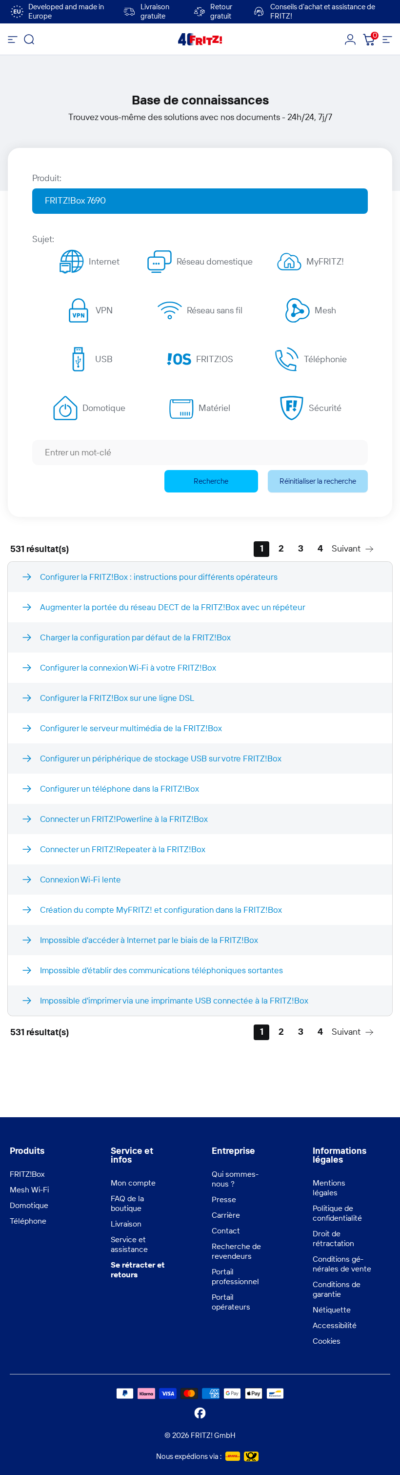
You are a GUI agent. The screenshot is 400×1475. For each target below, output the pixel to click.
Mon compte (133, 1183)
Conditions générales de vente (342, 1263)
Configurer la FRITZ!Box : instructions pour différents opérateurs (159, 577)
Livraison (126, 1224)
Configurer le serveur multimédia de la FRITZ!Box (131, 728)
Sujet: (43, 239)
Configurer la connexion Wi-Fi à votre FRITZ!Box (128, 667)
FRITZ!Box (27, 1174)
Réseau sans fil (214, 310)
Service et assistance (129, 1244)
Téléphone (28, 1221)
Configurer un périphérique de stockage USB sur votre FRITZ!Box (160, 758)
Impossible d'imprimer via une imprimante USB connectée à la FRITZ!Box (174, 1000)
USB (104, 359)
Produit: (46, 178)
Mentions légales (329, 1187)
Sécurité (325, 407)
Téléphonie (325, 359)
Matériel (214, 407)
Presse (224, 1199)
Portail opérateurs (231, 1301)
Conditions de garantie (336, 1289)
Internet (104, 261)
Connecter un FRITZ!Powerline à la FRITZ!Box (124, 819)
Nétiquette (332, 1309)
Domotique (103, 407)
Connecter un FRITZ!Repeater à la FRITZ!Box (122, 849)
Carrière (226, 1215)
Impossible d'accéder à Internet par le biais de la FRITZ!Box (149, 940)
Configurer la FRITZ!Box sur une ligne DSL (117, 698)
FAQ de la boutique (127, 1203)
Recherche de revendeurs (236, 1251)
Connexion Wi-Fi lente (80, 879)
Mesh (325, 310)
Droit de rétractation (333, 1238)
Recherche (211, 481)
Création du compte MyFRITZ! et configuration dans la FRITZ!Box (161, 909)
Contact (226, 1230)
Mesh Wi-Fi (29, 1189)
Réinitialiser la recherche (318, 481)
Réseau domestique (215, 261)
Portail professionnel (235, 1276)
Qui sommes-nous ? (235, 1178)
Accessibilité (335, 1325)
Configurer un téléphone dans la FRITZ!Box (119, 788)
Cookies (326, 1341)
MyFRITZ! (325, 261)
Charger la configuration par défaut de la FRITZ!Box (135, 637)
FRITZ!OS (214, 359)
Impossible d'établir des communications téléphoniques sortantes (161, 970)
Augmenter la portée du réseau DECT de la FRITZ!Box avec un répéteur (172, 607)
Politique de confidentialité (337, 1213)
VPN (104, 310)
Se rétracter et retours (138, 1269)
